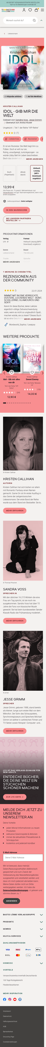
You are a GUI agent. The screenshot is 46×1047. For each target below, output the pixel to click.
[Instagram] (9, 999)
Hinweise (8, 963)
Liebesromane (13, 34)
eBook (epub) (23, 173)
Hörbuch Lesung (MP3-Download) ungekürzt (36, 173)
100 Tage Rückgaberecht (13, 980)
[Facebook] (4, 999)
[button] (11, 371)
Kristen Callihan (13, 106)
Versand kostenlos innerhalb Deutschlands (20, 976)
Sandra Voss (21, 120)
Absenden (11, 901)
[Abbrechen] (41, 20)
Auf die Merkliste (34, 96)
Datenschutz (7, 1016)
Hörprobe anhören (14, 96)
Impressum (7, 1011)
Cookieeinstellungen (10, 1042)
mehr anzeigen (34, 159)
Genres (7, 929)
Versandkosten (8, 192)
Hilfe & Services (12, 936)
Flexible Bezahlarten (11, 985)
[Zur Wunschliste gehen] (30, 10)
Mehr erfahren (14, 511)
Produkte (8, 922)
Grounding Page (8, 1037)
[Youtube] (14, 999)
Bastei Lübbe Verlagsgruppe (19, 915)
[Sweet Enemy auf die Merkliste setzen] (32, 358)
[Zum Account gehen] (24, 10)
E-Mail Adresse (10, 852)
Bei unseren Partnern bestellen (18, 219)
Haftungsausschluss (10, 1021)
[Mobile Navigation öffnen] (42, 10)
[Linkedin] (19, 999)
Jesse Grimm (35, 120)
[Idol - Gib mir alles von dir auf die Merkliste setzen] (11, 358)
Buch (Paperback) (9, 173)
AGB (4, 1026)
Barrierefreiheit (8, 1032)
